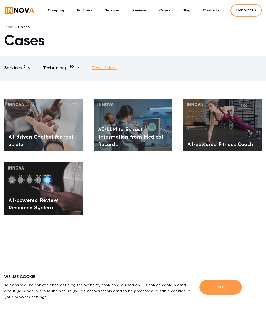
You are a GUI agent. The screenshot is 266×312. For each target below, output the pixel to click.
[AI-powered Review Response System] (43, 188)
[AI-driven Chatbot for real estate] (43, 125)
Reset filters (104, 67)
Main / (10, 27)
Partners (84, 10)
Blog (186, 10)
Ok (220, 287)
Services (112, 10)
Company (56, 10)
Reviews (139, 10)
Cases (164, 10)
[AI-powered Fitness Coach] (222, 125)
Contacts (211, 10)
